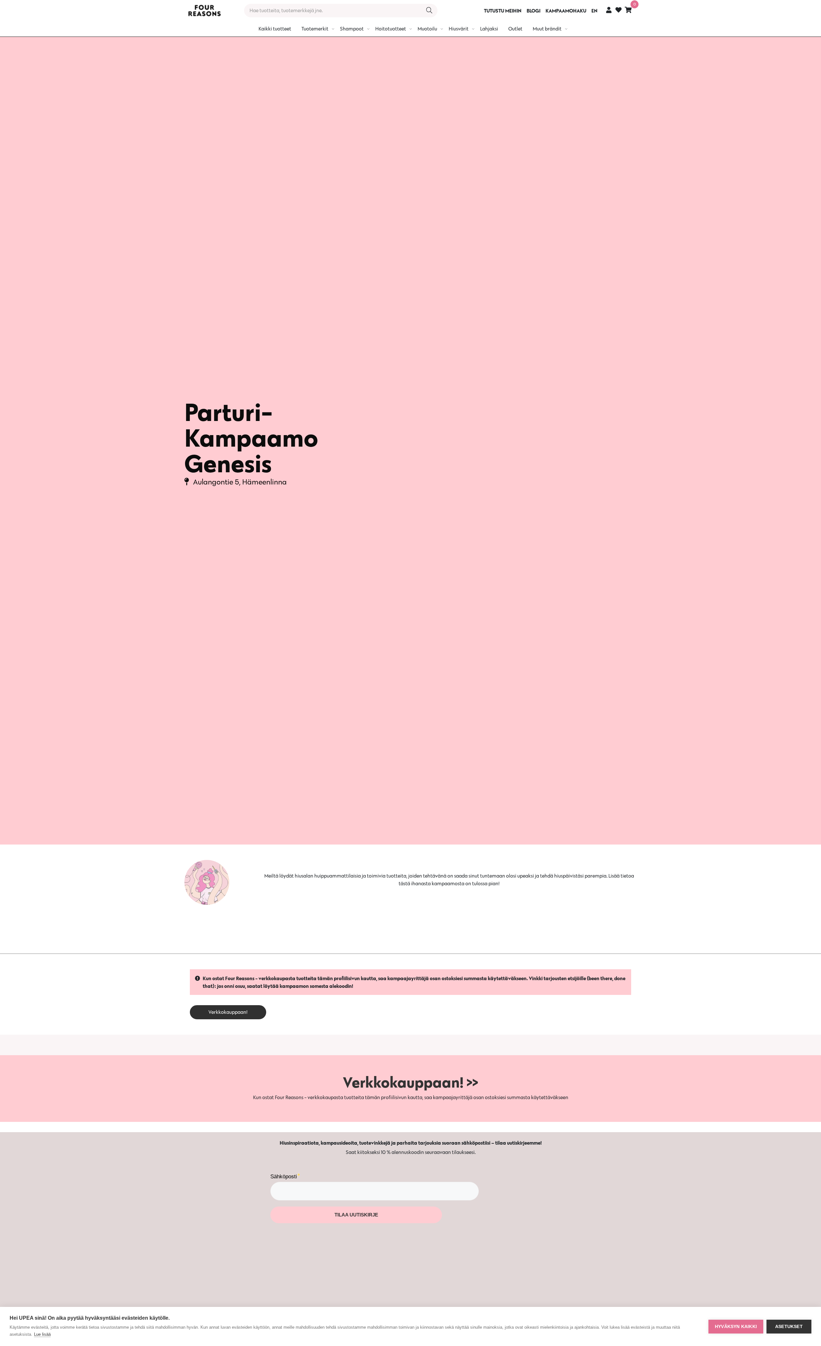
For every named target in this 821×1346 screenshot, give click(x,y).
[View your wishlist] (618, 11)
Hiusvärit (459, 29)
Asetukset (789, 1326)
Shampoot (352, 29)
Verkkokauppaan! (228, 1012)
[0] (628, 10)
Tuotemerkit (314, 29)
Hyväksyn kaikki (736, 1326)
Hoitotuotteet (390, 29)
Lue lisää (42, 1334)
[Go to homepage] (204, 11)
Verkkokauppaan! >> (410, 1082)
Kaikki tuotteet (274, 29)
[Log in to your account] (609, 10)
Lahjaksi (489, 29)
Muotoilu (427, 29)
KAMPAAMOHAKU (566, 10)
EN (594, 10)
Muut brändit (547, 29)
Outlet (515, 29)
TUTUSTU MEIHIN (502, 10)
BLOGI (533, 10)
